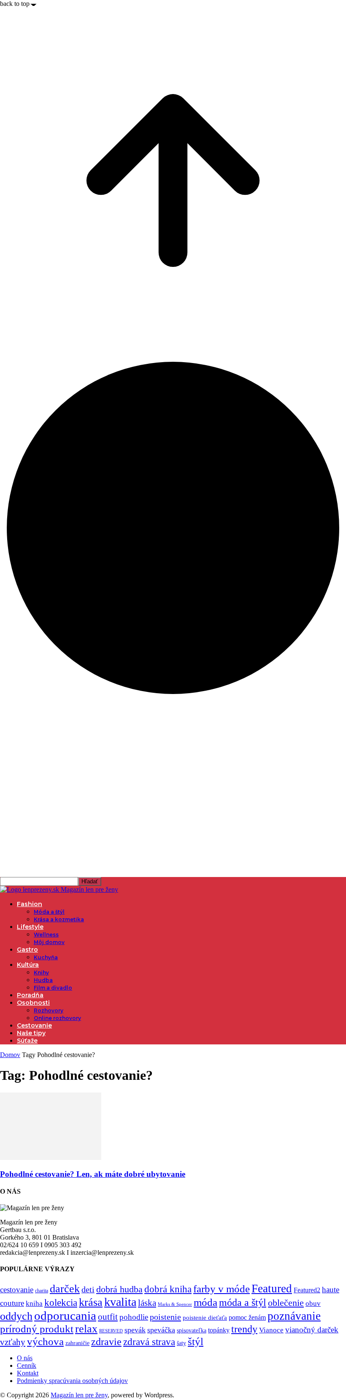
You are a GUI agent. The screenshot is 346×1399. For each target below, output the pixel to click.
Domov (10, 1054)
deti (88, 1289)
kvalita (120, 1301)
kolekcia (60, 1302)
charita (41, 1291)
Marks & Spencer (175, 1304)
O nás (24, 1357)
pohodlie (133, 1317)
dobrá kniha (168, 1289)
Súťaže (27, 1040)
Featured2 (307, 1290)
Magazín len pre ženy (79, 1395)
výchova (45, 1341)
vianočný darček (311, 1329)
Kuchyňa (46, 957)
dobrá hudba (119, 1289)
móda (205, 1302)
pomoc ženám (247, 1317)
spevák (135, 1330)
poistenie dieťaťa (205, 1317)
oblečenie (286, 1303)
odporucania (65, 1315)
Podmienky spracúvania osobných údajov (72, 1380)
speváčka (161, 1330)
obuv (313, 1303)
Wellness (46, 934)
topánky (219, 1330)
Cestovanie (34, 1025)
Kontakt (27, 1373)
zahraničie (77, 1343)
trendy (244, 1329)
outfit (108, 1316)
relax (86, 1329)
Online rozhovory (57, 1018)
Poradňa (30, 995)
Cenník (26, 1365)
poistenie (165, 1316)
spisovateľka (191, 1330)
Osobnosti (33, 1002)
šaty (181, 1343)
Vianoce (271, 1330)
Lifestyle (30, 927)
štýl (195, 1341)
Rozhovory (48, 1010)
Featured (271, 1288)
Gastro (27, 949)
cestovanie (16, 1289)
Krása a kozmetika (59, 919)
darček (65, 1288)
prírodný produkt (36, 1328)
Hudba (43, 980)
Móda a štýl (49, 912)
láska (147, 1303)
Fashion (29, 904)
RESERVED (111, 1331)
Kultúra (28, 965)
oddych (16, 1316)
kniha (34, 1303)
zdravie (106, 1341)
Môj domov (49, 942)
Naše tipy (31, 1033)
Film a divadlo (53, 988)
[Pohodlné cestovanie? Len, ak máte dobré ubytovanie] (50, 1157)
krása (91, 1302)
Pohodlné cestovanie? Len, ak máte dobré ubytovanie (92, 1174)
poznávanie (294, 1316)
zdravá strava (149, 1341)
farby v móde (221, 1288)
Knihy (41, 972)
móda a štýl (242, 1302)
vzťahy (12, 1342)
